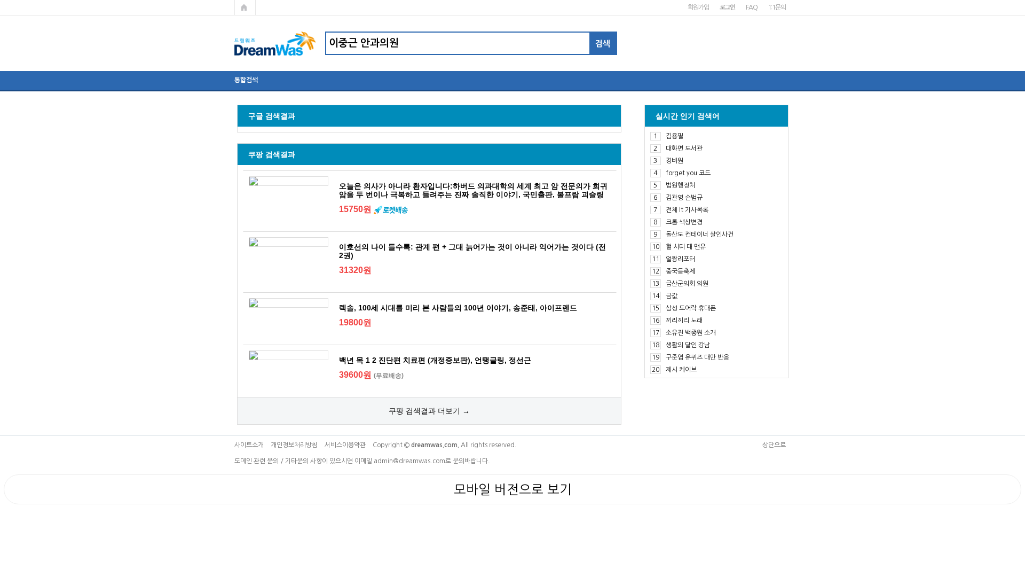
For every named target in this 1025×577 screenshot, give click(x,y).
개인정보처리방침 (294, 445)
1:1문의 (776, 7)
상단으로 (774, 445)
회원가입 (698, 7)
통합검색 (246, 80)
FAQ (751, 7)
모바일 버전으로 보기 (513, 489)
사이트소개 (249, 445)
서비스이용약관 (345, 445)
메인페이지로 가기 (245, 7)
